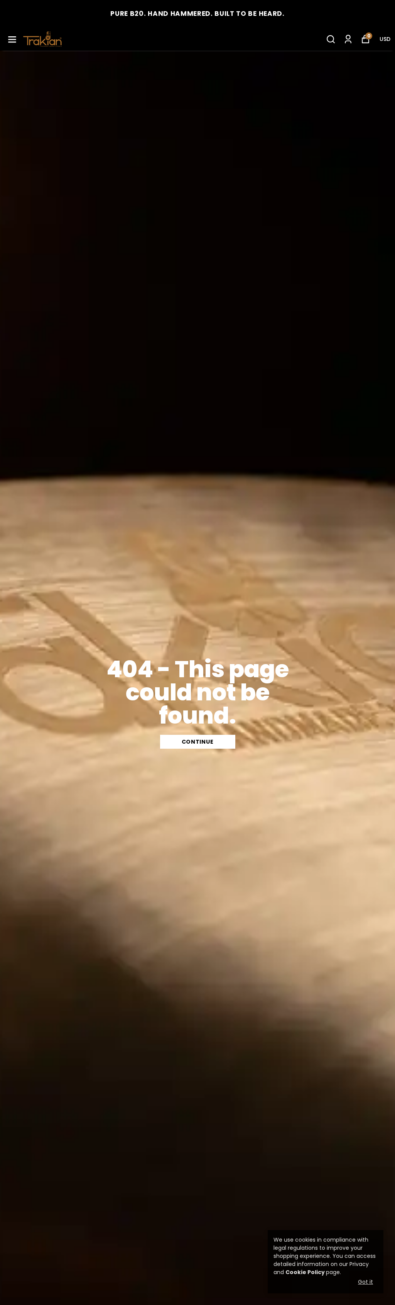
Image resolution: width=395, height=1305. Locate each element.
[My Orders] (348, 39)
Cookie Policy (305, 1272)
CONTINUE (198, 742)
